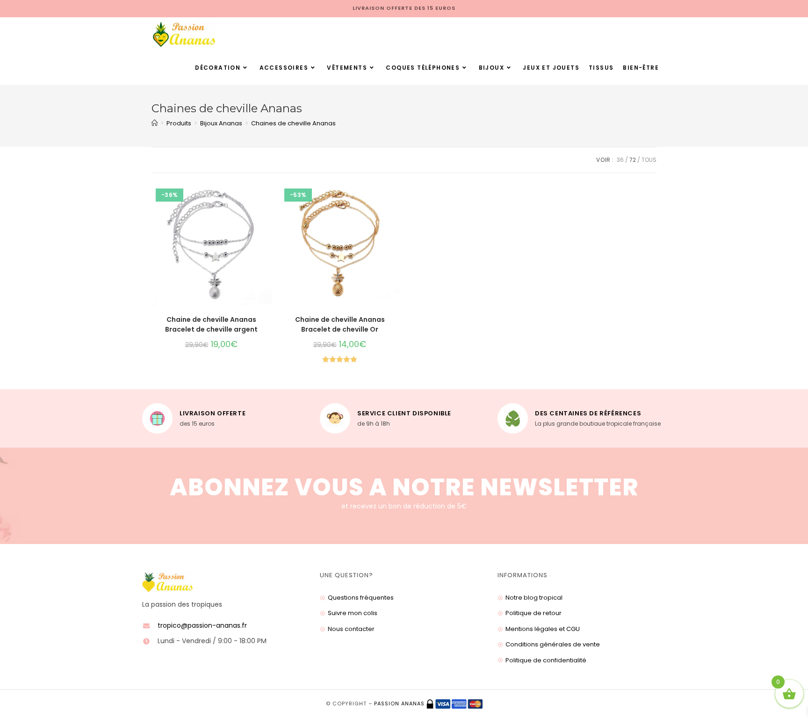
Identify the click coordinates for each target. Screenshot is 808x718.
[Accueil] (155, 123)
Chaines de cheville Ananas (293, 123)
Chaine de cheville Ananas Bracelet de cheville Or (340, 324)
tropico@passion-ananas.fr (202, 625)
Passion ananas (399, 703)
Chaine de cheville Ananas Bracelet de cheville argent (211, 324)
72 (632, 160)
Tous (649, 160)
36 (620, 160)
